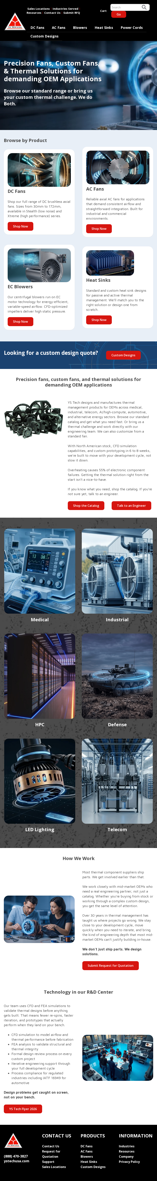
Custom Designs (123, 355)
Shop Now (20, 226)
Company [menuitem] (126, 1156)
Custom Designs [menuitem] (44, 36)
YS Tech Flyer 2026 (23, 1109)
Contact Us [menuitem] (50, 1146)
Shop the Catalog (86, 506)
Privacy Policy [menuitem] (129, 1162)
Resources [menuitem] (126, 1151)
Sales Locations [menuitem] (54, 1167)
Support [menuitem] (48, 1162)
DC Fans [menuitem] (37, 27)
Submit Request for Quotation (110, 965)
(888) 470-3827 (16, 1156)
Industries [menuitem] (126, 1146)
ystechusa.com (16, 1161)
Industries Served (65, 9)
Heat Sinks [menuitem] (104, 27)
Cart (103, 11)
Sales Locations (38, 9)
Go (119, 14)
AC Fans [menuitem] (58, 27)
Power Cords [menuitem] (132, 27)
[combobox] (130, 7)
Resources (34, 13)
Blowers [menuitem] (80, 27)
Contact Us (52, 13)
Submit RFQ (71, 13)
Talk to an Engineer (131, 506)
